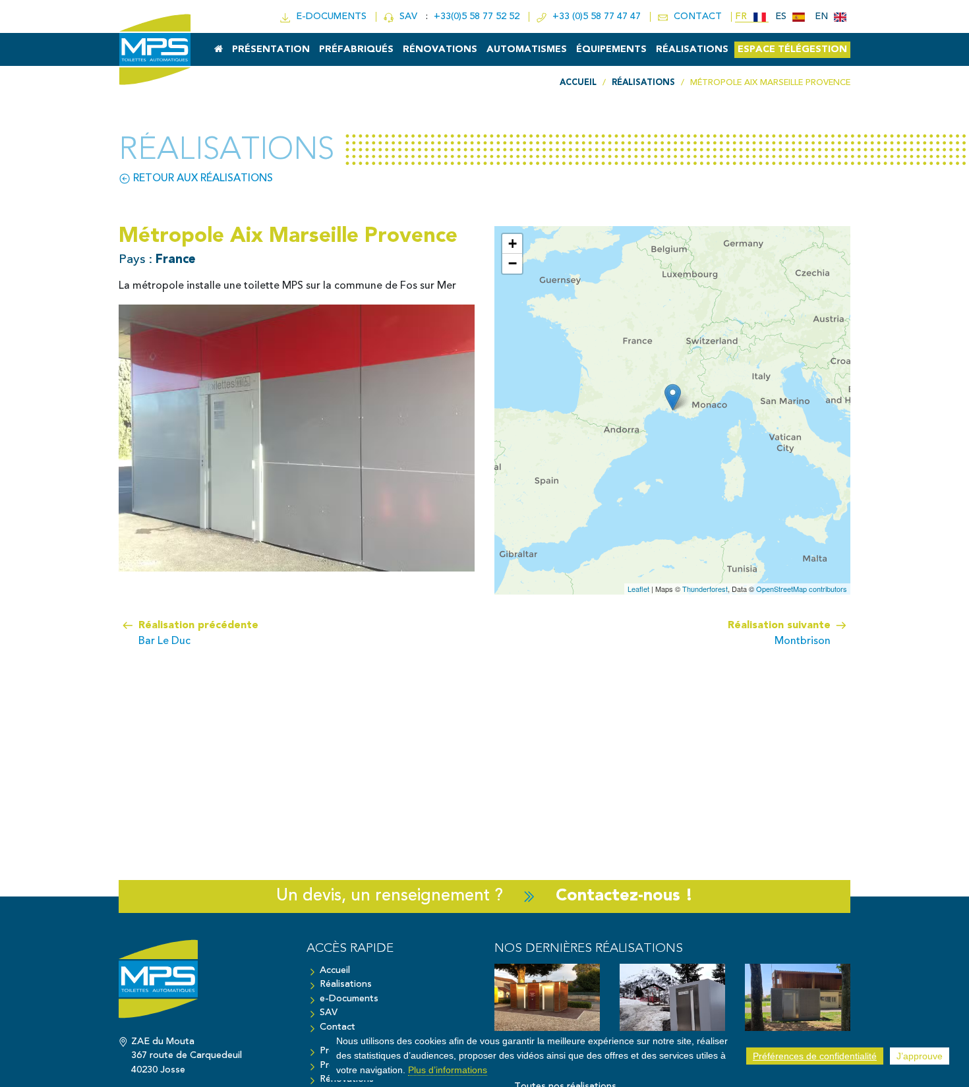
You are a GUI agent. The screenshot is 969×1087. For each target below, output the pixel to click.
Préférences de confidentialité (815, 1056)
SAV (407, 17)
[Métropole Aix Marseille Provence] (672, 397)
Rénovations (440, 50)
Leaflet (638, 588)
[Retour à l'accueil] (203, 985)
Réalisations (692, 50)
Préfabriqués (356, 50)
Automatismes (526, 50)
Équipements (611, 50)
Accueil (335, 971)
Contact (337, 1027)
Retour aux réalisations (202, 178)
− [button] (512, 263)
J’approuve (919, 1056)
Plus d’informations (447, 1069)
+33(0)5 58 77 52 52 (478, 17)
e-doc (329, 17)
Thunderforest (705, 588)
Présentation (271, 50)
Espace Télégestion (792, 50)
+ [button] (512, 243)
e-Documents (349, 999)
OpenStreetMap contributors (801, 588)
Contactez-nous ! (624, 896)
